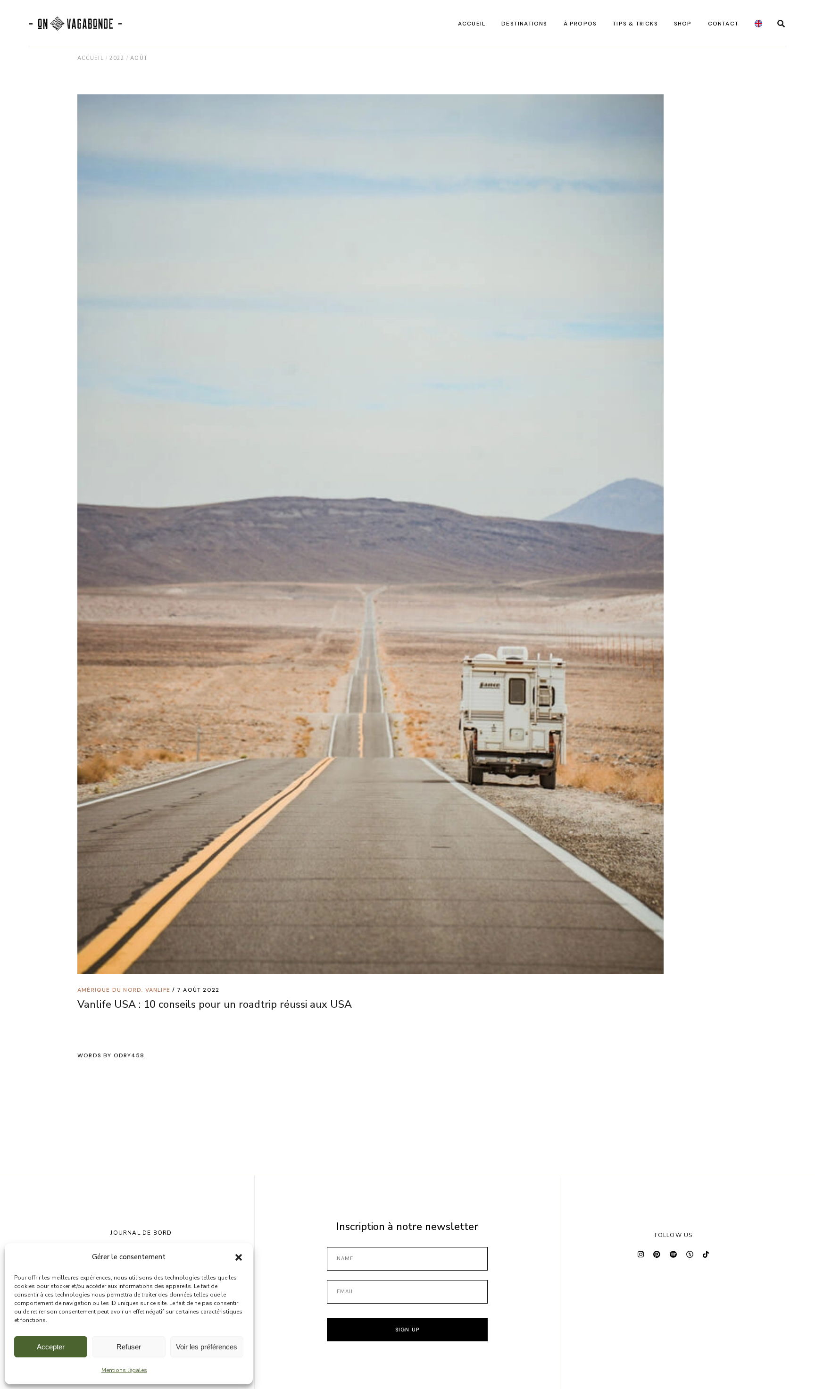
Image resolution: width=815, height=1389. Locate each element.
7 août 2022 (198, 990)
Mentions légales (124, 1370)
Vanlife (157, 990)
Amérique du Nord (109, 990)
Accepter (51, 1347)
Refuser (128, 1347)
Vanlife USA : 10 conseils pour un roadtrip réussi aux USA (214, 1004)
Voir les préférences (206, 1347)
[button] (238, 1257)
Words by (110, 1055)
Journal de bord (141, 1233)
